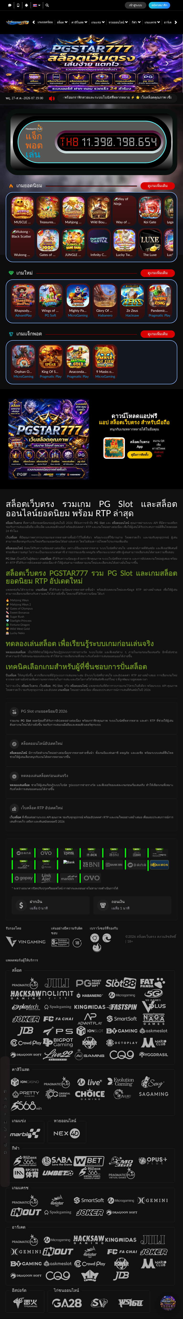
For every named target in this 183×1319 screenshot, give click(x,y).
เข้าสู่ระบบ (135, 5)
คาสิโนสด (77, 22)
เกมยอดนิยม (45, 22)
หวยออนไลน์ (117, 22)
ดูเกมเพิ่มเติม (158, 186)
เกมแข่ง (96, 22)
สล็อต (61, 22)
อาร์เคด (169, 22)
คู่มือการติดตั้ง (139, 454)
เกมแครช (151, 22)
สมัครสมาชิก (159, 5)
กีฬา (135, 22)
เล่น (32, 154)
